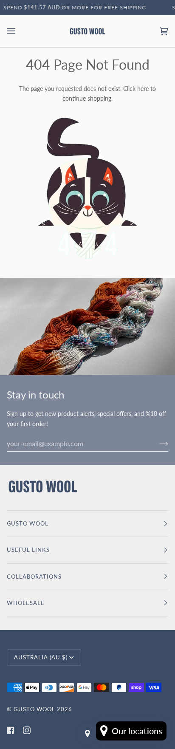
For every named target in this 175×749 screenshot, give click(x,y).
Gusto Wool (34, 709)
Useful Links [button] (28, 549)
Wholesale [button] (26, 602)
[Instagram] (27, 730)
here (143, 88)
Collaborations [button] (34, 576)
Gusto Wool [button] (27, 523)
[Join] (157, 443)
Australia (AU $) (41, 657)
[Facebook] (10, 730)
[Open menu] (19, 31)
